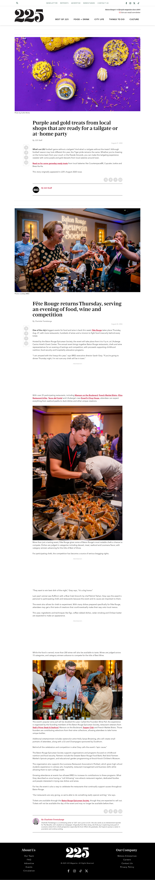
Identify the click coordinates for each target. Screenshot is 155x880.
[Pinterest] (26, 157)
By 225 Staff (46, 188)
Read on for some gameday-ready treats (50, 163)
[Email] (26, 162)
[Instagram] (130, 3)
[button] (27, 3)
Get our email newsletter (130, 12)
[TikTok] (81, 871)
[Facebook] (126, 3)
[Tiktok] (138, 3)
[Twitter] (134, 3)
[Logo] (30, 15)
